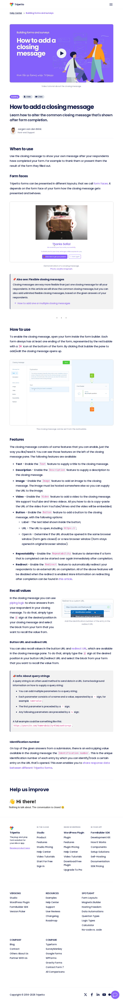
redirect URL (79, 648)
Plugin (67, 837)
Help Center (16, 13)
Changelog (52, 916)
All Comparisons (55, 971)
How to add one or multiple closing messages (44, 303)
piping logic (17, 603)
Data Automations (93, 911)
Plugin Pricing (71, 847)
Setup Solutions (100, 852)
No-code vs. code (92, 929)
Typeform (51, 944)
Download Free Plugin (72, 863)
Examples (51, 897)
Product (41, 837)
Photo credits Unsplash (61, 268)
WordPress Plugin (20, 902)
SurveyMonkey (54, 948)
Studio (13, 897)
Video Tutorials (46, 856)
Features (42, 842)
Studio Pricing (45, 847)
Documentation (100, 861)
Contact (15, 948)
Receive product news (20, 848)
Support (50, 907)
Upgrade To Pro (73, 870)
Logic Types (88, 920)
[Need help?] (115, 995)
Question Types (90, 916)
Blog (12, 944)
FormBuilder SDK (19, 907)
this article (65, 579)
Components (99, 847)
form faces (101, 183)
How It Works (98, 842)
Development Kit (100, 837)
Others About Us (19, 953)
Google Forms (54, 953)
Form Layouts (90, 897)
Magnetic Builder (91, 902)
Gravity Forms (54, 962)
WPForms (51, 958)
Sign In (41, 866)
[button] (111, 4)
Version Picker (17, 911)
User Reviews (53, 911)
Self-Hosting (98, 856)
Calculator (88, 925)
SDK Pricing (97, 866)
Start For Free (44, 861)
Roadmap (51, 920)
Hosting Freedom (91, 907)
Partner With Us (18, 958)
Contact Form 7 (55, 967)
